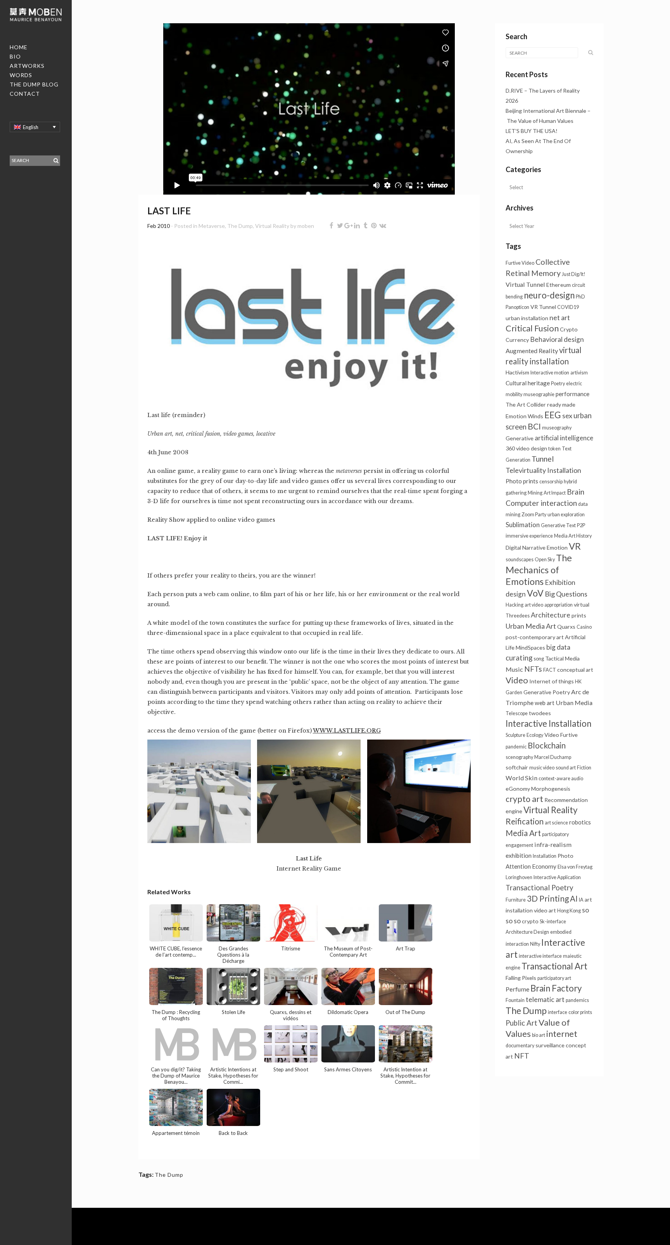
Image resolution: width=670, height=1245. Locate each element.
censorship (551, 482)
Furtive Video (520, 263)
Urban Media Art (531, 626)
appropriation (558, 605)
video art (545, 910)
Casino (584, 627)
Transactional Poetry (539, 887)
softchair (517, 767)
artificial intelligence (564, 438)
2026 (512, 100)
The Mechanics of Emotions (539, 569)
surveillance (550, 1045)
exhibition (519, 855)
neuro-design (549, 295)
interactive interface (540, 956)
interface (557, 1012)
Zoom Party (533, 514)
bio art (538, 1035)
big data (558, 647)
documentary (520, 1045)
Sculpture (515, 735)
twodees (540, 713)
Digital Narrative (526, 547)
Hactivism (517, 372)
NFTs (533, 668)
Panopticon (517, 307)
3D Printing (548, 898)
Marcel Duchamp (552, 757)
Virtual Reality (272, 225)
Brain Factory (556, 988)
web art (544, 702)
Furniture (516, 900)
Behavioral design (557, 339)
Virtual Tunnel (525, 284)
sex (567, 415)
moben (305, 225)
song (539, 659)
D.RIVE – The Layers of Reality (543, 90)
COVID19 (568, 307)
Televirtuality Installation (543, 470)
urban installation (527, 318)
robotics (580, 822)
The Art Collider (526, 404)
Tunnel (543, 458)
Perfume (517, 989)
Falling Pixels (521, 977)
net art (559, 317)
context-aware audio (561, 778)
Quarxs (566, 626)
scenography (519, 757)
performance (572, 393)
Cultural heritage (528, 382)
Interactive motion (549, 373)
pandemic (516, 747)
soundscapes (520, 559)
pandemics (577, 1000)
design (539, 448)
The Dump (240, 225)
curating (519, 658)
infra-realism (553, 844)
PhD (580, 297)
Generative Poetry (546, 692)
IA (581, 900)
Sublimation (523, 525)
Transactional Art (554, 966)
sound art (566, 768)
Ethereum (558, 284)
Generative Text (558, 525)
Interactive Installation (548, 723)
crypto (530, 921)
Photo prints (522, 481)
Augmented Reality (532, 350)
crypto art (524, 799)
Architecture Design (527, 932)
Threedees (518, 616)
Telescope (517, 713)
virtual (581, 604)
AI (574, 898)
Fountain (515, 1000)
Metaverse (212, 225)
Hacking (514, 605)
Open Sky (545, 559)
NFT (521, 1055)
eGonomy (518, 788)
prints (579, 615)
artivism (579, 373)
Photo (565, 855)
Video (517, 680)
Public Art (521, 1023)
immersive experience (529, 536)
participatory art (554, 978)
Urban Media (574, 702)
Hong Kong (569, 911)
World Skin (521, 777)
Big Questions (566, 594)
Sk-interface (553, 921)
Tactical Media (562, 658)
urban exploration (566, 514)
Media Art (523, 833)
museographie (538, 394)
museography (557, 428)
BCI (534, 426)
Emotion (557, 547)
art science (556, 823)
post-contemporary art (535, 637)
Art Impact (555, 493)
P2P (581, 525)
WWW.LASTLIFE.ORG (347, 730)
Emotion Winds (524, 416)
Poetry (558, 383)
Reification (525, 821)
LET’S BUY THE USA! (532, 131)
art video (534, 605)
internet (561, 1033)
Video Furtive (561, 734)
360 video (518, 448)
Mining (535, 493)
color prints (580, 1012)
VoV (535, 593)
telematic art (545, 999)
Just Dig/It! (573, 274)
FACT (549, 670)
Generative (520, 438)
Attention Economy (531, 866)
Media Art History (573, 536)
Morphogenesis (550, 788)
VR (575, 546)
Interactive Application (557, 877)
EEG (552, 414)
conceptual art (575, 669)
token (554, 449)
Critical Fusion (532, 328)
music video (541, 768)
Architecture (550, 615)
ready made (561, 404)
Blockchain (547, 745)
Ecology (535, 735)
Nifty (535, 944)
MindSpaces (530, 647)
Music (514, 669)
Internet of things (551, 681)
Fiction (584, 768)
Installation (544, 856)
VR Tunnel (543, 306)
